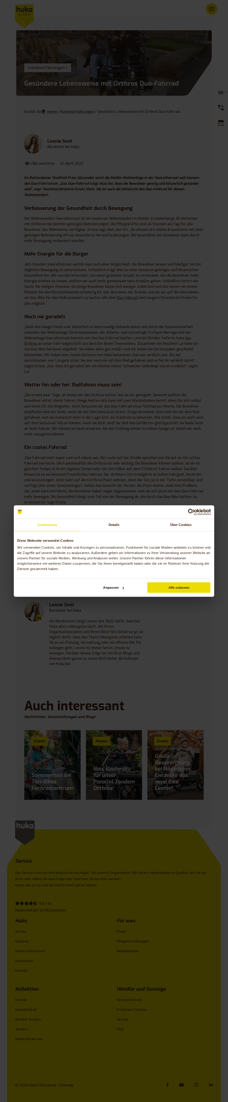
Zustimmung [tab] (47, 525)
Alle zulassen (179, 587)
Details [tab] (114, 525)
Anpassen (111, 587)
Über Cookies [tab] (180, 525)
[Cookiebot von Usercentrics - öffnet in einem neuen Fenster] (191, 512)
